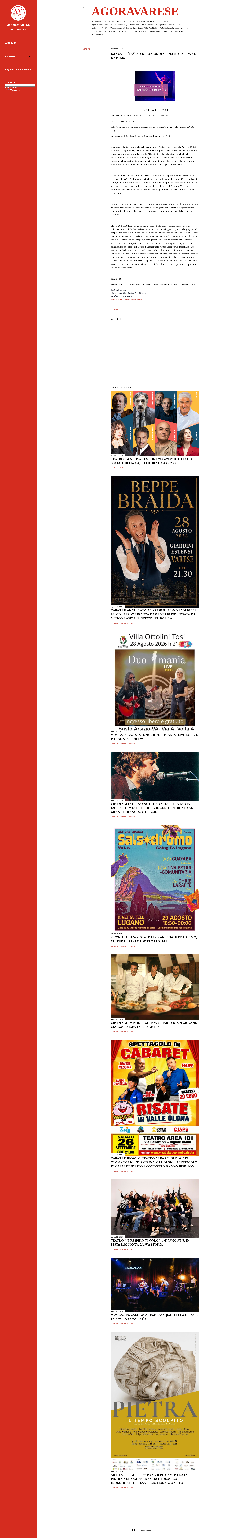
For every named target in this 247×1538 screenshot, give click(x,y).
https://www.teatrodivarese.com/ (126, 299)
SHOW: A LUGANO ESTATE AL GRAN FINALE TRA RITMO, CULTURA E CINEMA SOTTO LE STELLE (154, 939)
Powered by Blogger (143, 1530)
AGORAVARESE (135, 11)
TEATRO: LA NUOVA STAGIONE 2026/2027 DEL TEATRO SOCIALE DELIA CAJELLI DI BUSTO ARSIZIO (152, 461)
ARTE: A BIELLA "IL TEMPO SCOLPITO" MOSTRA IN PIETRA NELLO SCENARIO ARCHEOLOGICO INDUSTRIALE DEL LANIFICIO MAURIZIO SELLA (149, 1479)
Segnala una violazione (18, 69)
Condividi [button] (86, 49)
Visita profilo (18, 30)
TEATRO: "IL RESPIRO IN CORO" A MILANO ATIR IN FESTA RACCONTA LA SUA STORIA (150, 1243)
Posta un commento (127, 468)
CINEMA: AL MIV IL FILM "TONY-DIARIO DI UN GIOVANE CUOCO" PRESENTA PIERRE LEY (154, 1025)
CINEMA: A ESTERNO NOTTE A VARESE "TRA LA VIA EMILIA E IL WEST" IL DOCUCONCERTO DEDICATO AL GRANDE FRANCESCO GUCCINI (152, 808)
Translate (15, 90)
